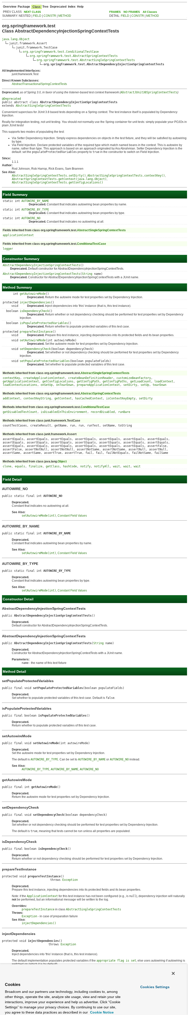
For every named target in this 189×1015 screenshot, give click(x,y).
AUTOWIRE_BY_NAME (35, 201)
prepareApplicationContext (98, 385)
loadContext (163, 381)
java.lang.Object (16, 39)
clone (7, 466)
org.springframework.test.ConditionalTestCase (61, 51)
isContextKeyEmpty (120, 398)
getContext (63, 398)
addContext (11, 398)
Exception (70, 880)
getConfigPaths (115, 381)
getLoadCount (140, 381)
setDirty (130, 385)
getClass (53, 466)
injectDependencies (35, 302)
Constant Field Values (72, 515)
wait (116, 466)
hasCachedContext (89, 398)
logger (8, 248)
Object (62, 461)
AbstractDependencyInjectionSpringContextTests (41, 265)
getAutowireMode (33, 293)
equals (20, 466)
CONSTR (50, 15)
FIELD (37, 15)
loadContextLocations (20, 385)
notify (85, 466)
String (87, 274)
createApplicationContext (44, 378)
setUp (145, 385)
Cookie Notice (101, 1012)
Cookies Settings (155, 987)
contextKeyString (37, 398)
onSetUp (47, 385)
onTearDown (64, 385)
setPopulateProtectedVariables (45, 361)
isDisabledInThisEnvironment (64, 412)
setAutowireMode (33, 340)
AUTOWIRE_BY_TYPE (35, 209)
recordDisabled (103, 412)
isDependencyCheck (34, 311)
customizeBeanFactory (133, 378)
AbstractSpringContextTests (101, 393)
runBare (124, 412)
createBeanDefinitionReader (90, 378)
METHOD (64, 15)
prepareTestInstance (36, 331)
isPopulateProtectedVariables (44, 323)
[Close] (173, 973)
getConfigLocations (57, 381)
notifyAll (102, 466)
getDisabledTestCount (20, 412)
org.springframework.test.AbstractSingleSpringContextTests (86, 60)
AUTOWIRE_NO (30, 218)
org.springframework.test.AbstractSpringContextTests (74, 56)
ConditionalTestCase (91, 244)
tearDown (159, 385)
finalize (35, 466)
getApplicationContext (21, 381)
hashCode (70, 466)
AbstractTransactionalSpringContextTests (39, 84)
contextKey (11, 378)
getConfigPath (88, 381)
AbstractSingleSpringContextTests (43, 105)
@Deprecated (11, 98)
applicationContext (18, 235)
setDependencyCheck (35, 349)
